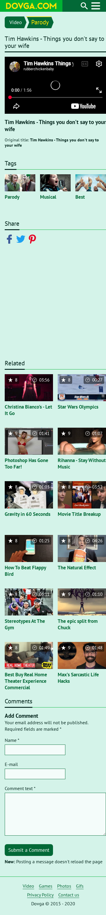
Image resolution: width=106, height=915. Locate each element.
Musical (48, 197)
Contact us (68, 895)
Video (15, 22)
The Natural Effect (77, 567)
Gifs (80, 886)
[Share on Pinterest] (33, 239)
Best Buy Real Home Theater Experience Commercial (26, 681)
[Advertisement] (53, 305)
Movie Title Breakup (79, 514)
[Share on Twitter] (22, 239)
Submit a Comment (28, 850)
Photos (64, 886)
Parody (40, 22)
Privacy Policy (40, 895)
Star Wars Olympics (78, 407)
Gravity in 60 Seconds (27, 514)
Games (45, 886)
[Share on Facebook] (10, 239)
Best (80, 197)
